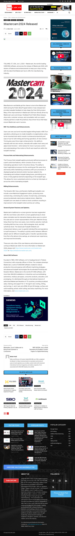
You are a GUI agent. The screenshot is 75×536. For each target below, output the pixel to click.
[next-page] (8, 413)
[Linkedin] (66, 481)
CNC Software (20, 325)
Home (5, 17)
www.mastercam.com (22, 291)
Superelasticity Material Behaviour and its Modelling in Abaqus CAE (64, 152)
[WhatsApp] (29, 33)
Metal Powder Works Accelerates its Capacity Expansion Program (10, 390)
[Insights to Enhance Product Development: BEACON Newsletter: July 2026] (53, 166)
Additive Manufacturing (9, 386)
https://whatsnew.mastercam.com (20, 250)
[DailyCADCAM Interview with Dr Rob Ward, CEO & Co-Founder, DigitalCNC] (30, 459)
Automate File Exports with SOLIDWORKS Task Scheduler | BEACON (64, 159)
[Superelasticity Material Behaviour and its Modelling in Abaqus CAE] (53, 152)
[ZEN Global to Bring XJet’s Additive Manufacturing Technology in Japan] (7, 432)
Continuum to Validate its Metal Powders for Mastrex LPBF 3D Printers (41, 407)
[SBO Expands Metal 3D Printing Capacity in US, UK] (10, 399)
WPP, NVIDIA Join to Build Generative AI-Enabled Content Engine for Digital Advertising (38, 349)
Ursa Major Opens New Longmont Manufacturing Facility (25, 390)
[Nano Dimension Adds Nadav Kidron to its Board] (41, 382)
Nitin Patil (10, 29)
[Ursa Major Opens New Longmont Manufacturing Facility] (26, 382)
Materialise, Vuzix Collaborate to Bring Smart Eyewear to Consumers (13, 349)
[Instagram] (63, 1)
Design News (20, 20)
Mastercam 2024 (8, 328)
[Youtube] (70, 1)
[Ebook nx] (60, 83)
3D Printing (37, 386)
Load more (60, 173)
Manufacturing (29, 325)
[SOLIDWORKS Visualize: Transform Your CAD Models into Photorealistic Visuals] (53, 143)
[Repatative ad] (50, 8)
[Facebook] (60, 1)
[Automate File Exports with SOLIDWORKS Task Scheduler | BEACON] (53, 159)
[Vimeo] (68, 1)
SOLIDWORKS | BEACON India (61, 44)
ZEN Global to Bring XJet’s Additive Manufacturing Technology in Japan (17, 432)
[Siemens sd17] (26, 309)
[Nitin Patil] (5, 29)
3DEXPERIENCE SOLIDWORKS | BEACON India (61, 112)
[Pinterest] (25, 33)
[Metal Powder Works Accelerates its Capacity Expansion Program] (10, 382)
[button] (69, 12)
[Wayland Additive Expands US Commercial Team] (26, 399)
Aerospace (21, 386)
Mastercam (13, 20)
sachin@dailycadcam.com (35, 524)
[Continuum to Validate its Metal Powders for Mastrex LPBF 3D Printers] (41, 399)
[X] (65, 1)
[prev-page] (5, 413)
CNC (9, 20)
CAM (9, 17)
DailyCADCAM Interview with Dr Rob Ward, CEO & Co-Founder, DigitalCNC (40, 459)
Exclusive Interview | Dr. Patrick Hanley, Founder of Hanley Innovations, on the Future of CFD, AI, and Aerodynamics (41, 449)
